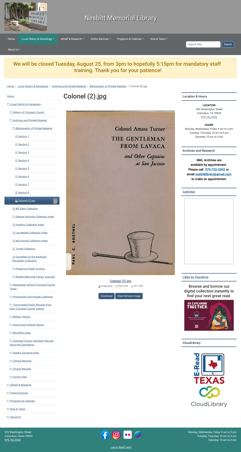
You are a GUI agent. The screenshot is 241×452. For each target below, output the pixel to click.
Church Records (21, 368)
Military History (21, 316)
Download (106, 296)
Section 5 (23, 168)
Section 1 (23, 136)
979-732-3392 (215, 169)
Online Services (99, 38)
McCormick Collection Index (31, 240)
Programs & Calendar (129, 38)
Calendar (189, 192)
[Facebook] (105, 434)
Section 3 (23, 152)
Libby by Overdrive (195, 277)
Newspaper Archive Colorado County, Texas (32, 286)
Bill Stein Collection (26, 208)
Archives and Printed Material (69, 86)
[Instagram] (116, 434)
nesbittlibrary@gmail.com (213, 174)
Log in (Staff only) (121, 447)
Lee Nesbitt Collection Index (31, 232)
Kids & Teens (158, 38)
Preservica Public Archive (30, 268)
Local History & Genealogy (36, 38)
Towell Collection (25, 248)
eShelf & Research (71, 38)
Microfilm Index (21, 332)
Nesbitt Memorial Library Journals (35, 276)
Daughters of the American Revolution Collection (29, 258)
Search (228, 44)
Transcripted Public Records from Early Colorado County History (30, 306)
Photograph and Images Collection (32, 296)
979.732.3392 (209, 117)
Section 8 (23, 192)
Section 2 (23, 144)
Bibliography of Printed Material (108, 86)
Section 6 (23, 176)
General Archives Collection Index (34, 216)
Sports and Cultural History (28, 324)
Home (11, 38)
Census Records (21, 360)
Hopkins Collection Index (29, 224)
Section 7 (23, 184)
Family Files (19, 376)
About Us (13, 49)
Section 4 (23, 160)
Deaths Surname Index (25, 352)
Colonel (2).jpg (120, 281)
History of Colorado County (28, 112)
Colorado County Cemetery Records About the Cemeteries (32, 342)
